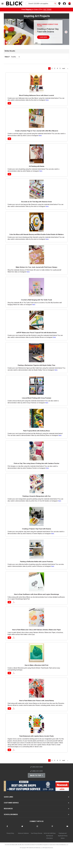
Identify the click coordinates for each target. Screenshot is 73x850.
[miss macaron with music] (9, 139)
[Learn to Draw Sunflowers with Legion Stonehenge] (9, 602)
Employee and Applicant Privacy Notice (62, 836)
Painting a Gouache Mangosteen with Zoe (37, 496)
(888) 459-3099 (37, 771)
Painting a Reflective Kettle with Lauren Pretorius (36, 561)
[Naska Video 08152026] (9, 174)
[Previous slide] (7, 32)
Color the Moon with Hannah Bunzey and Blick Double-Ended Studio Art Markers (36, 234)
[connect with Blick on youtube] (67, 827)
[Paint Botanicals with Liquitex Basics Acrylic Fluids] (14, 750)
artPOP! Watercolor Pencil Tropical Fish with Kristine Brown (36, 332)
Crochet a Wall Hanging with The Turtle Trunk (36, 300)
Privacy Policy (10, 833)
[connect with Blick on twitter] (22, 827)
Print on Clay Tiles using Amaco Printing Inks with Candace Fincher (36, 463)
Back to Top (35, 775)
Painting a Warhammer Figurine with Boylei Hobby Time (36, 365)
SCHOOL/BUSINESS (11, 814)
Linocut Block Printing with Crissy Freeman (36, 398)
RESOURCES (8, 809)
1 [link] (49, 68)
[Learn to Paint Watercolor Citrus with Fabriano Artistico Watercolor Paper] (9, 637)
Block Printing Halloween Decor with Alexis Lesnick (36, 95)
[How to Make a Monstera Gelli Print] (14, 673)
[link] (63, 68)
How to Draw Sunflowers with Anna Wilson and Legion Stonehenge (36, 594)
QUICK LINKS (8, 797)
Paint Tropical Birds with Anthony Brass (36, 431)
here (47, 100)
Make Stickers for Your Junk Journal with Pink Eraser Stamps (36, 267)
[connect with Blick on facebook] (7, 827)
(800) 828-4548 (37, 767)
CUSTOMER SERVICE (11, 803)
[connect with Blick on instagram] (37, 827)
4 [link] (57, 68)
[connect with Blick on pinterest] (52, 827)
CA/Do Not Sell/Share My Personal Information (50, 836)
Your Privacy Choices (36, 833)
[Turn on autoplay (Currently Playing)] (7, 43)
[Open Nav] (2, 3)
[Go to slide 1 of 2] (35, 43)
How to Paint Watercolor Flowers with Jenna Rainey (36, 700)
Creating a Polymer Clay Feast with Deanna (36, 529)
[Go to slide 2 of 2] (37, 43)
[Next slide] (66, 32)
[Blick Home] (14, 4)
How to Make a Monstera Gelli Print (36, 665)
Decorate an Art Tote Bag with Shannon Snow (36, 202)
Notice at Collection (23, 833)
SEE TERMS (47, 9)
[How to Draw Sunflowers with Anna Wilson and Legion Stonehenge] (14, 602)
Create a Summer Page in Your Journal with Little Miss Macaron (36, 131)
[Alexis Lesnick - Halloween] (9, 103)
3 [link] (54, 68)
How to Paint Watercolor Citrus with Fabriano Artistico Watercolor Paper (36, 630)
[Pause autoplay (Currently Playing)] (9, 43)
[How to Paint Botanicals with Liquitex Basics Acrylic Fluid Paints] (9, 750)
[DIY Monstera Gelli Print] (9, 673)
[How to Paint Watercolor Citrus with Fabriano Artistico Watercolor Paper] (14, 637)
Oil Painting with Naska (36, 166)
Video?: (7, 57)
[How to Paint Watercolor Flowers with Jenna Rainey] (9, 708)
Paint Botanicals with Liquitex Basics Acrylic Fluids (36, 736)
